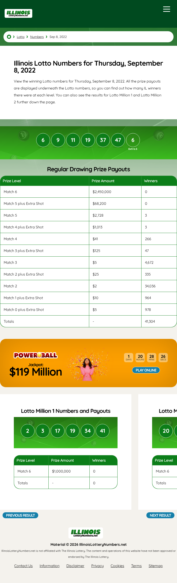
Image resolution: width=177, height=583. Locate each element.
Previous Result (20, 515)
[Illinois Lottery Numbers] (9, 37)
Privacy (97, 565)
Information (49, 565)
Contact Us (23, 565)
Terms (136, 565)
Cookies (117, 565)
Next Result (160, 515)
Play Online (146, 370)
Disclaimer (75, 565)
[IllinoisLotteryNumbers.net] (18, 20)
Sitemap (156, 565)
